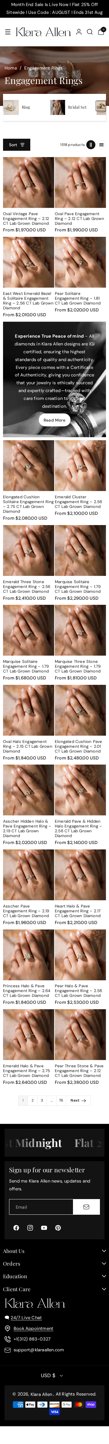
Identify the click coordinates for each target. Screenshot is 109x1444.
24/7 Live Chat (26, 1318)
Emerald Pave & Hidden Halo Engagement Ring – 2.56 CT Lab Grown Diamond (78, 828)
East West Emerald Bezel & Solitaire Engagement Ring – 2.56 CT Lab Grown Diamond (28, 301)
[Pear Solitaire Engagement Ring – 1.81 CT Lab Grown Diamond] (80, 262)
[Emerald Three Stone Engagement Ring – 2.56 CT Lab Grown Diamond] (28, 550)
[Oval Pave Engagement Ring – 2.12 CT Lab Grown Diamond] (80, 182)
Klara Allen (41, 1394)
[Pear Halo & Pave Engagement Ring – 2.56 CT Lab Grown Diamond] (80, 954)
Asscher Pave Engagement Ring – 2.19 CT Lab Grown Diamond (26, 911)
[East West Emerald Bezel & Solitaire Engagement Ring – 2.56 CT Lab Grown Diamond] (28, 262)
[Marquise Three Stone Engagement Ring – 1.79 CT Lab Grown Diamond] (80, 630)
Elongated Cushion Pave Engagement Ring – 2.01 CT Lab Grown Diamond (78, 746)
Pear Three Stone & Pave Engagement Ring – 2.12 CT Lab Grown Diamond (79, 1071)
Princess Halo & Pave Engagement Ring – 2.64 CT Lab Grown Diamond (26, 991)
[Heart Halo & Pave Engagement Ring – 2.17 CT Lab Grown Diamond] (80, 874)
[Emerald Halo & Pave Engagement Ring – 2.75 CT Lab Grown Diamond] (28, 1034)
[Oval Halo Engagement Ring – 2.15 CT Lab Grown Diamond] (28, 710)
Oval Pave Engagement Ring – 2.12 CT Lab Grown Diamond (79, 219)
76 (61, 1100)
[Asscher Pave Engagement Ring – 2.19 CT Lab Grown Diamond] (28, 874)
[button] (8, 32)
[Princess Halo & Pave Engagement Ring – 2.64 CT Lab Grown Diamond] (28, 954)
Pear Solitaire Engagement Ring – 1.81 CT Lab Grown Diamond (78, 298)
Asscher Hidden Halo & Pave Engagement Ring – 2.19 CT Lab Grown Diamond (27, 828)
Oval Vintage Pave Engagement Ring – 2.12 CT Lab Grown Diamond (26, 219)
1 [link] (23, 1100)
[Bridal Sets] (57, 107)
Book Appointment (33, 1328)
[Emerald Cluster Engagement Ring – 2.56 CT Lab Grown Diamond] (80, 465)
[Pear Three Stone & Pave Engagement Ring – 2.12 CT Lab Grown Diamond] (80, 1034)
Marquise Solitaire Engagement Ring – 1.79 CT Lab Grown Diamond (78, 587)
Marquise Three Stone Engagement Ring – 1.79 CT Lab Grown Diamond (78, 666)
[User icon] (78, 31)
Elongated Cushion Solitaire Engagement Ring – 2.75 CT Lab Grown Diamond (28, 504)
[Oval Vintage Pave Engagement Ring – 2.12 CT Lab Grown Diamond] (28, 182)
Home (11, 68)
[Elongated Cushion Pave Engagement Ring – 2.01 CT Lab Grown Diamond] (80, 710)
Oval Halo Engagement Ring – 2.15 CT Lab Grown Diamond (27, 746)
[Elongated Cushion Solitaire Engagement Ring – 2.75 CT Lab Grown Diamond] (28, 465)
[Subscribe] (86, 1206)
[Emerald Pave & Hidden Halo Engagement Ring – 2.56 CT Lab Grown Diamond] (80, 790)
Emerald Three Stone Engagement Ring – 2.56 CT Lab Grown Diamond (26, 587)
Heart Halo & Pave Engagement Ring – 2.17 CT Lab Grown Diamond (78, 911)
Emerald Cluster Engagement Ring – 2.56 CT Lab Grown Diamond (78, 502)
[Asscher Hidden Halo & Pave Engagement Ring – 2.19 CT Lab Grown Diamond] (28, 790)
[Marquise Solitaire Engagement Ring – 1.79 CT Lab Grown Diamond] (80, 550)
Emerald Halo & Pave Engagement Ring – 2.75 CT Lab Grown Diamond (26, 1071)
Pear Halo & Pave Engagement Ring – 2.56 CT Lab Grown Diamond (78, 991)
